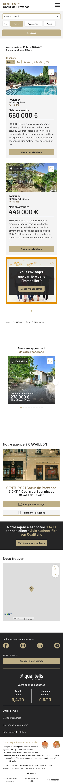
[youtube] (57, 645)
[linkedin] (40, 645)
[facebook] (6, 645)
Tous (5, 24)
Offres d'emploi (10, 710)
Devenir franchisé (12, 717)
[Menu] (57, 5)
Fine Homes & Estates (14, 731)
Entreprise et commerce (15, 724)
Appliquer (31, 33)
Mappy (30, 619)
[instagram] (23, 645)
